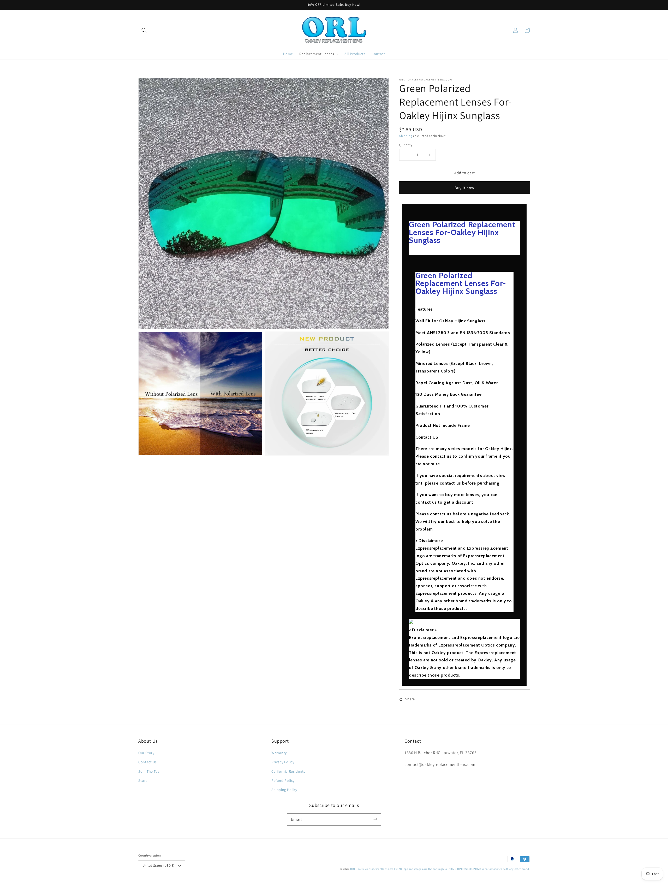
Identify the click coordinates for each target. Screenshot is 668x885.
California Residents (288, 771)
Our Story (146, 752)
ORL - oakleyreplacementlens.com (371, 869)
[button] (144, 30)
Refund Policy (283, 780)
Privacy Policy (282, 762)
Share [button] (410, 699)
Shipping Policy (284, 789)
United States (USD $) (158, 865)
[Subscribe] (375, 819)
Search (144, 780)
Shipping (406, 136)
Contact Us (147, 762)
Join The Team (150, 771)
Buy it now (464, 187)
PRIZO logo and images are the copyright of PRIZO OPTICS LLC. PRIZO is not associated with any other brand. (462, 869)
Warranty (279, 752)
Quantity (405, 145)
